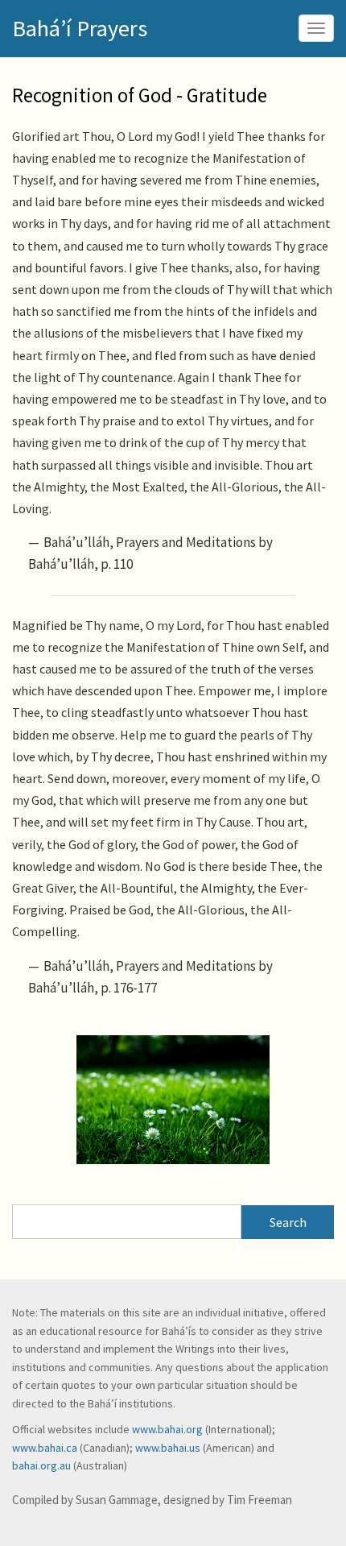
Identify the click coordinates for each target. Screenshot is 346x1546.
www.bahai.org (167, 1429)
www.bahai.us (167, 1447)
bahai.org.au (41, 1465)
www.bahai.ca (44, 1447)
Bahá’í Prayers (79, 28)
